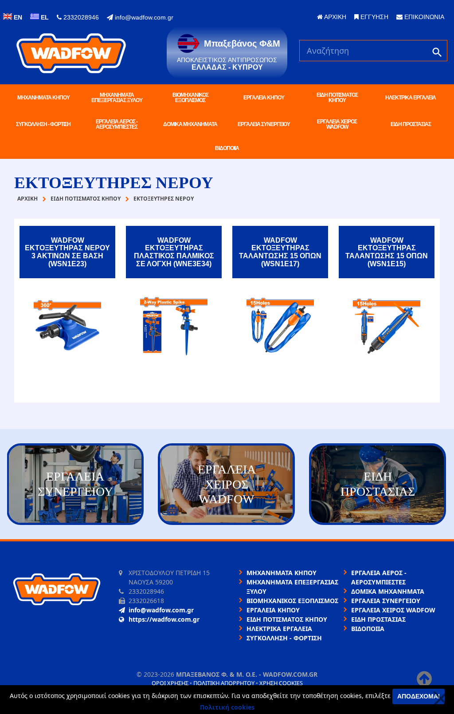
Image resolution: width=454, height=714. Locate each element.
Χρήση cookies (281, 683)
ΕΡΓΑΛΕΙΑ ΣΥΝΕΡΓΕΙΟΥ (264, 124)
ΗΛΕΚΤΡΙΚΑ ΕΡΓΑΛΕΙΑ (410, 98)
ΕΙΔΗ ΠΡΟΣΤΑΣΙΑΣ (411, 124)
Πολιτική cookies (227, 707)
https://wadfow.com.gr (164, 619)
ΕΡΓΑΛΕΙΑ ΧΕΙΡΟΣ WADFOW (337, 124)
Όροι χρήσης (170, 683)
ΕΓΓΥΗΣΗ (373, 16)
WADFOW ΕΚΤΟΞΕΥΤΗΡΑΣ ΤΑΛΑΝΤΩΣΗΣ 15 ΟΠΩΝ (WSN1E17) (280, 252)
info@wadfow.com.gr (143, 17)
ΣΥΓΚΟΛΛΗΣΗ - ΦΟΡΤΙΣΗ (43, 124)
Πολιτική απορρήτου (223, 683)
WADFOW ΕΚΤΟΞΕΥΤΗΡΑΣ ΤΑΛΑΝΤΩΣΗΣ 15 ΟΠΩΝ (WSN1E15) (386, 252)
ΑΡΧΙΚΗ (334, 16)
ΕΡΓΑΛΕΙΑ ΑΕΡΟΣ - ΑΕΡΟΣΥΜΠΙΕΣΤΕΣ (116, 124)
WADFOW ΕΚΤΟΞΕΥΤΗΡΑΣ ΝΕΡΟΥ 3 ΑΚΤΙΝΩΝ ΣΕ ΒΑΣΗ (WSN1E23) (67, 252)
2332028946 (80, 17)
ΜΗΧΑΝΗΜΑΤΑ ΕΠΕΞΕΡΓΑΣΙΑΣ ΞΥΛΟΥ (116, 97)
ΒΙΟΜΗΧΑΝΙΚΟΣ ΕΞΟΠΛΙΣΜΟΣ (190, 97)
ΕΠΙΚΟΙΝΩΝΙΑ (423, 16)
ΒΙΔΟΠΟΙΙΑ (227, 148)
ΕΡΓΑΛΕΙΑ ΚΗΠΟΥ (263, 98)
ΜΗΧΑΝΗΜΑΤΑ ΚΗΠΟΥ (43, 98)
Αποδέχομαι (418, 696)
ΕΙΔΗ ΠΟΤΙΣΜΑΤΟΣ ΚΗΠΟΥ (337, 97)
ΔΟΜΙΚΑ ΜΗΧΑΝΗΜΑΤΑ (190, 124)
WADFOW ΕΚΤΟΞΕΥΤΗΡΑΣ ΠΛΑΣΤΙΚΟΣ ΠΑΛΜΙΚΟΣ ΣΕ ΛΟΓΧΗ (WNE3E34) (174, 252)
